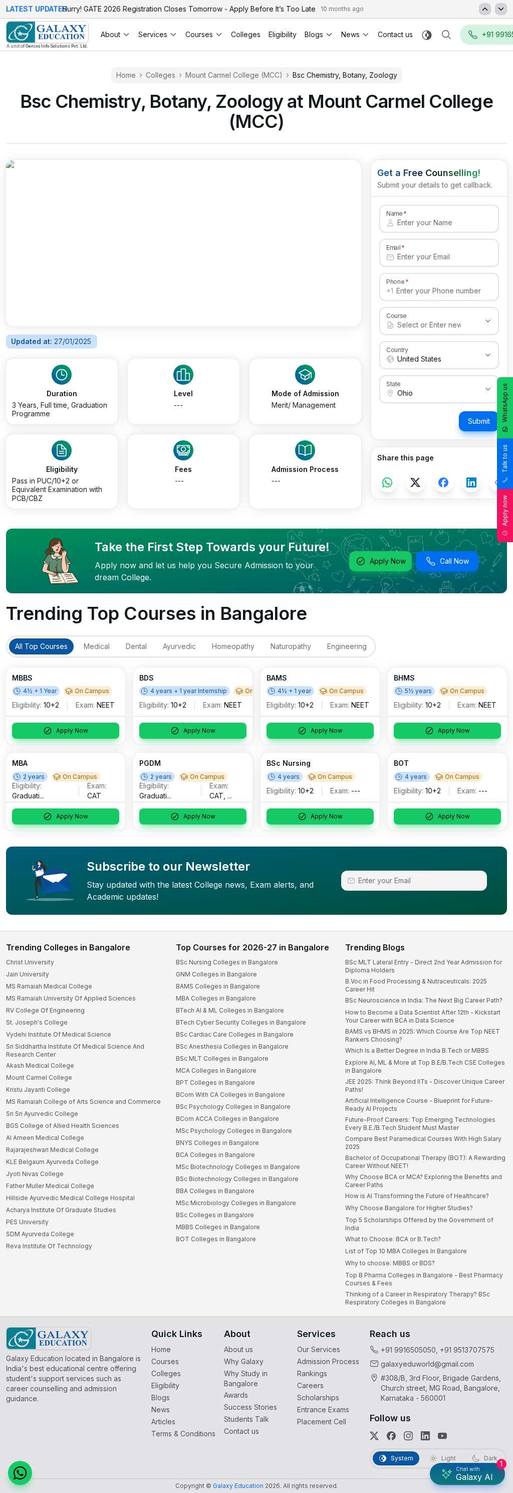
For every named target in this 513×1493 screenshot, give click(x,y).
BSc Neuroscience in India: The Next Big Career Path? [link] (423, 1000)
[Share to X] (415, 482)
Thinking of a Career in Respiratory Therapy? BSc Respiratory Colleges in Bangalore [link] (417, 1298)
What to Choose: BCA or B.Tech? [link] (393, 1239)
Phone (395, 281)
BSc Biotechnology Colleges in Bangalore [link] (237, 1179)
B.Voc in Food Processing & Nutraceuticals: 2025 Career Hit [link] (416, 985)
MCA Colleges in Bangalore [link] (216, 1070)
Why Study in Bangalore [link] (246, 1378)
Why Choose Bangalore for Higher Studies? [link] (409, 1208)
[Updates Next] (501, 9)
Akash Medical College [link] (40, 1065)
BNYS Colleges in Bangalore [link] (217, 1142)
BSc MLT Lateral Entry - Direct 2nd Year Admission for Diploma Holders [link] (423, 966)
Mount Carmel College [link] (39, 1077)
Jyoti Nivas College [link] (35, 1174)
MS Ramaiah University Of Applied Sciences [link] (71, 998)
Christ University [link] (30, 962)
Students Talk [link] (246, 1419)
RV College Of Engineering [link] (45, 1010)
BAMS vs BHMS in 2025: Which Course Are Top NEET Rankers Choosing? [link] (422, 1035)
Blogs (314, 34)
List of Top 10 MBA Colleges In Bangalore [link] (406, 1251)
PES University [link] (27, 1222)
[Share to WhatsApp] (387, 482)
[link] (47, 35)
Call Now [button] (454, 561)
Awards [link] (236, 1395)
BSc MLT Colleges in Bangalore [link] (222, 1058)
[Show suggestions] (488, 321)
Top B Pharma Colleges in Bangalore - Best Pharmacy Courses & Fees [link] (424, 1279)
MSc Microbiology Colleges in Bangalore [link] (236, 1203)
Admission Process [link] (328, 1361)
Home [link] (126, 75)
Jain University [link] (27, 974)
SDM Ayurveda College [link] (40, 1234)
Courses (199, 34)
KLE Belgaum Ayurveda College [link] (52, 1162)
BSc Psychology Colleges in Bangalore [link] (233, 1106)
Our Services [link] (318, 1349)
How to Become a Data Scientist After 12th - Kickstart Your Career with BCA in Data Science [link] (422, 1016)
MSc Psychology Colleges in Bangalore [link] (234, 1130)
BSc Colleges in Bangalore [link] (215, 1215)
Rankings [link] (312, 1373)
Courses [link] (165, 1361)
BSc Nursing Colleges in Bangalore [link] (227, 962)
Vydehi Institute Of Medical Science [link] (58, 1034)
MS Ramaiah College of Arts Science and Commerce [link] (83, 1101)
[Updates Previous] (485, 9)
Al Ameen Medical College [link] (45, 1137)
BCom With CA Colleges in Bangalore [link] (230, 1094)
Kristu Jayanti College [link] (38, 1089)
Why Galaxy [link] (244, 1361)
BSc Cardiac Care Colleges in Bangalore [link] (235, 1034)
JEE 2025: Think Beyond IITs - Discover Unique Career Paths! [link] (424, 1085)
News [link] (160, 1409)
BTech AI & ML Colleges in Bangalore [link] (230, 1010)
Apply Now (388, 561)
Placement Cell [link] (321, 1421)
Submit (479, 421)
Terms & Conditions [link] (183, 1433)
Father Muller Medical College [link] (50, 1186)
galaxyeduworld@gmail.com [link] (427, 1364)
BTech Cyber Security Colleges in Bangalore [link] (241, 1022)
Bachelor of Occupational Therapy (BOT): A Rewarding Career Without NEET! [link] (425, 1162)
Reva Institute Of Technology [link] (49, 1246)
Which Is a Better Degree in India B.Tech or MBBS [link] (417, 1050)
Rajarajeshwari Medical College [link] (52, 1149)
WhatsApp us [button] (504, 402)
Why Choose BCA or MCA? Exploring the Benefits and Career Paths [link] (423, 1181)
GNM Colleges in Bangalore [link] (216, 974)
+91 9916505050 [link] (408, 1350)
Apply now (504, 510)
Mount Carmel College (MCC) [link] (234, 75)
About (110, 34)
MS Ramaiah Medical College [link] (49, 986)
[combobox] (429, 325)
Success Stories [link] (250, 1407)
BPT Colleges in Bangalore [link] (215, 1082)
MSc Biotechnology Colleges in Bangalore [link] (238, 1167)
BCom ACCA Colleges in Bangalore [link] (227, 1118)
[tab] (41, 646)
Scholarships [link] (318, 1397)
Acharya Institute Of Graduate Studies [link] (61, 1210)
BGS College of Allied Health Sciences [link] (62, 1125)
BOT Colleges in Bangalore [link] (216, 1239)
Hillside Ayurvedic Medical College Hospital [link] (70, 1198)
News (350, 34)
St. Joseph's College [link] (37, 1022)
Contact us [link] (395, 34)
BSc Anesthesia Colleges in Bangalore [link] (232, 1046)
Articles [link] (163, 1421)
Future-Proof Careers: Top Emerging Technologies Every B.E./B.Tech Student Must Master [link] (420, 1123)
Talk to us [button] (504, 458)
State (393, 383)
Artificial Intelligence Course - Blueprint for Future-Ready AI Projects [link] (419, 1104)
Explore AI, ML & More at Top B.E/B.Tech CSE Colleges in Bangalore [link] (425, 1066)
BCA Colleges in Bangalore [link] (215, 1154)
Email (393, 247)
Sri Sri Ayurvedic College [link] (42, 1113)
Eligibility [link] (283, 34)
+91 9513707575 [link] (467, 1350)
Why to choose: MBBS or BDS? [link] (390, 1263)
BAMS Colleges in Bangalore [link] (218, 986)
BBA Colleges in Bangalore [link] (215, 1191)
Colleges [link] (246, 34)
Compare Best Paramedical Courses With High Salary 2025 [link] (423, 1142)
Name (394, 213)
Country (397, 349)
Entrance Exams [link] (323, 1409)
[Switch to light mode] (427, 35)
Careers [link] (310, 1385)
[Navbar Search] (446, 35)
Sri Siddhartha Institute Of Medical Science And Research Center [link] (75, 1050)
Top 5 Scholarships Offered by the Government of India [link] (419, 1224)
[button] (20, 1473)
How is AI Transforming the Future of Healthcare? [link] (417, 1196)
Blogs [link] (160, 1397)
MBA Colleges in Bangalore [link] (216, 998)
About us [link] (238, 1349)
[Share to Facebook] (443, 482)
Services (152, 34)
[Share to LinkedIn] (471, 482)
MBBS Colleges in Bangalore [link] (218, 1227)
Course (396, 315)
